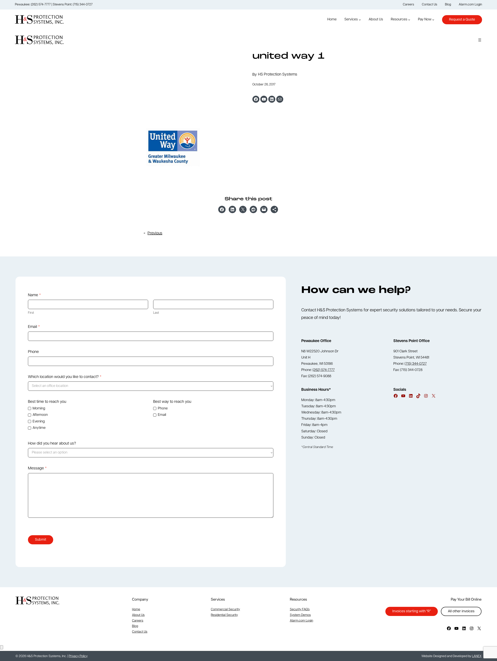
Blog (135, 626)
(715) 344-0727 (416, 364)
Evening (38, 421)
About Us (138, 615)
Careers (137, 620)
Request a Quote (462, 20)
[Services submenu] (360, 20)
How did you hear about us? (52, 444)
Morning (38, 408)
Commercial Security (225, 609)
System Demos (300, 615)
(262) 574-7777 (324, 370)
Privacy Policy (78, 656)
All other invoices (461, 611)
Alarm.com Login (301, 620)
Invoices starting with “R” (411, 611)
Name (34, 295)
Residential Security (224, 615)
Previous (155, 233)
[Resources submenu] (409, 20)
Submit (40, 540)
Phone (33, 352)
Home (136, 609)
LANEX (476, 656)
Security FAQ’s (300, 609)
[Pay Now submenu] (433, 20)
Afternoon (40, 415)
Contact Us (139, 631)
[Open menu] (479, 40)
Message (37, 468)
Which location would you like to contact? (65, 377)
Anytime (39, 428)
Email (34, 327)
